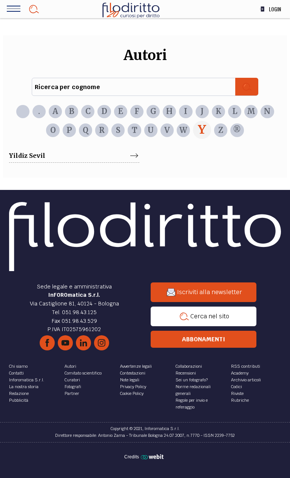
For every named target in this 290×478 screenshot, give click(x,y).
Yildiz (19, 155)
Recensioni (186, 373)
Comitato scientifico (83, 373)
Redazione (19, 393)
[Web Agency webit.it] (153, 456)
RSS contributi (245, 366)
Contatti (16, 373)
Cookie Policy (131, 393)
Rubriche (240, 400)
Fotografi (73, 386)
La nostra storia (24, 386)
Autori (70, 366)
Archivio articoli (246, 379)
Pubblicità (18, 400)
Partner (72, 393)
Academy (239, 373)
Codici (236, 386)
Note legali (129, 379)
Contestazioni (132, 373)
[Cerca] (246, 87)
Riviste (237, 393)
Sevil (37, 155)
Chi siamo (18, 366)
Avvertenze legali (136, 366)
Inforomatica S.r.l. (26, 379)
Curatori (72, 379)
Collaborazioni (189, 366)
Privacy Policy (133, 386)
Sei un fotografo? (192, 379)
